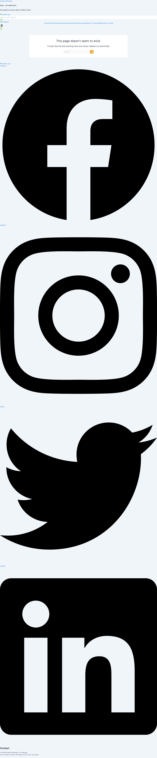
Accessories (82, 23)
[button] (89, 23)
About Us (89, 23)
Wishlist (101, 23)
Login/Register (4, 22)
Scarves (63, 23)
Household (75, 23)
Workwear (58, 23)
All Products (51, 23)
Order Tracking (108, 23)
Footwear (69, 23)
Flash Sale (96, 23)
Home (46, 23)
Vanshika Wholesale (6, 1)
